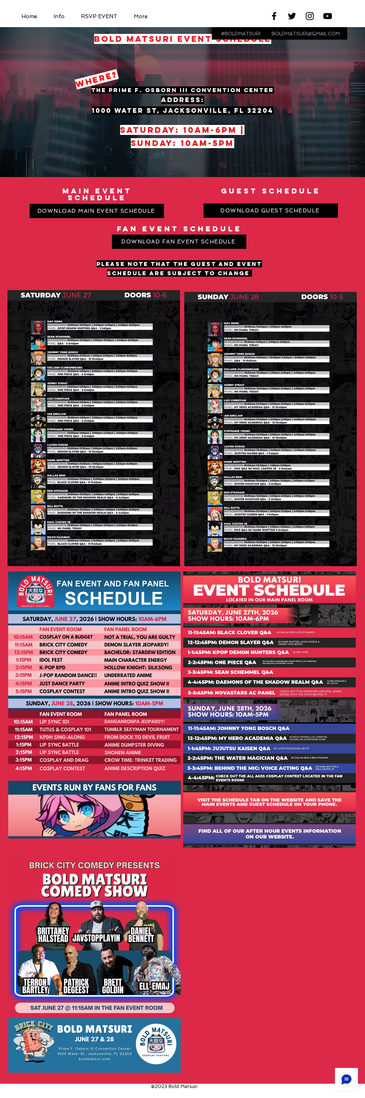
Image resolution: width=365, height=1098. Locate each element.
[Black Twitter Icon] (292, 16)
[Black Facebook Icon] (274, 16)
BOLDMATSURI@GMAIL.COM (306, 33)
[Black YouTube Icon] (327, 16)
